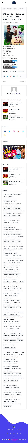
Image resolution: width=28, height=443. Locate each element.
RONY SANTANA (14, 364)
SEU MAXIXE (13, 378)
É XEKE (20, 243)
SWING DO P (16, 387)
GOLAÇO (13, 262)
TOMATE (5, 397)
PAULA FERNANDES (8, 342)
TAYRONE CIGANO (15, 389)
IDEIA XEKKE (15, 272)
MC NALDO (6, 305)
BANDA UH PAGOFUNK (18, 213)
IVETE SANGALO (7, 281)
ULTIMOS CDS (21, 71)
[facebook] (5, 131)
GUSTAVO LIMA (14, 267)
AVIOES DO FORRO (8, 203)
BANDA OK (21, 210)
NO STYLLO (6, 323)
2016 (5, 194)
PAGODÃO (11, 8)
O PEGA (12, 328)
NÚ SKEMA (12, 326)
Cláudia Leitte (7, 236)
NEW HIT (17, 321)
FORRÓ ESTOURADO (8, 257)
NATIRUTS (14, 316)
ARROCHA (11, 196)
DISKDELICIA (6, 241)
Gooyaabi (14, 440)
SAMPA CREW (18, 373)
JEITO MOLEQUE (7, 283)
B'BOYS (5, 206)
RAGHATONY (6, 356)
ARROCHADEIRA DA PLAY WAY (10, 199)
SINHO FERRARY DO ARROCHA (10, 385)
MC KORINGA (6, 302)
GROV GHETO (6, 265)
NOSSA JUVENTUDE (14, 323)
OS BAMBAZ (20, 333)
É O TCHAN (6, 243)
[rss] (5, 134)
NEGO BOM (6, 319)
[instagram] (14, 131)
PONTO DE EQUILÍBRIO (8, 349)
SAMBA (5, 371)
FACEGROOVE (7, 248)
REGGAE (13, 359)
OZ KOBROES (6, 338)
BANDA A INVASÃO (8, 208)
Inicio (14, 437)
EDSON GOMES (12, 246)
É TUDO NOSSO (13, 243)
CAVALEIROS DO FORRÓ (9, 229)
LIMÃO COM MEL (7, 293)
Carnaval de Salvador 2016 (9, 227)
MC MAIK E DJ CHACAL (16, 302)
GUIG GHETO (6, 267)
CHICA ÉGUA (17, 232)
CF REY (5, 232)
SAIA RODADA (15, 366)
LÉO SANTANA (13, 290)
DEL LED (17, 239)
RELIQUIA (16, 361)
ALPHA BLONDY (17, 194)
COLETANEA (20, 236)
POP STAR (17, 349)
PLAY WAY (12, 345)
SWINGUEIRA (6, 389)
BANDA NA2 (14, 210)
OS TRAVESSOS (14, 335)
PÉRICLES (6, 345)
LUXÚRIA (5, 295)
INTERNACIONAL (14, 279)
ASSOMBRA (13, 201)
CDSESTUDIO (18, 229)
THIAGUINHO (6, 394)
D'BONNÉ (6, 239)
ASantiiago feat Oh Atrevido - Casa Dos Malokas (16, 103)
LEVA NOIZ (20, 290)
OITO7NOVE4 (18, 331)
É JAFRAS (18, 241)
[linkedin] (20, 433)
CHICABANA (6, 234)
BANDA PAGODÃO (7, 213)
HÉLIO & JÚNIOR (7, 272)
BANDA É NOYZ (7, 210)
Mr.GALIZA (6, 309)
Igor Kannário (6, 279)
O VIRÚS (11, 331)
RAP (12, 356)
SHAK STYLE (20, 378)
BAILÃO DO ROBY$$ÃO (13, 206)
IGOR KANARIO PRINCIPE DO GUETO (11, 276)
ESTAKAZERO (20, 246)
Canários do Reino (7, 224)
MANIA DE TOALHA (13, 295)
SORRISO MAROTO (8, 387)
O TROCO (6, 331)
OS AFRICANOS (12, 333)
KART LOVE (15, 286)
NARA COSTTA (7, 316)
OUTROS (21, 335)
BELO (19, 215)
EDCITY (5, 246)
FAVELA (20, 248)
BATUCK (5, 215)
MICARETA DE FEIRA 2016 (9, 307)
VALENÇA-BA (6, 401)
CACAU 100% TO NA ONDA (14, 220)
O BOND (18, 326)
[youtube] (19, 131)
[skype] (23, 131)
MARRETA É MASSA (8, 298)
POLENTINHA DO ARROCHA (9, 347)
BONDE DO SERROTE (15, 217)
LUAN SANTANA (16, 293)
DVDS (12, 241)
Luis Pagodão (6, 22)
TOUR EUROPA (12, 397)
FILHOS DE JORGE (8, 253)
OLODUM (6, 333)
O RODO (17, 328)
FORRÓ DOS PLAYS (17, 255)
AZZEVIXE (19, 203)
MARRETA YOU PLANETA (9, 300)
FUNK (5, 260)
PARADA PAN (13, 340)
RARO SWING (6, 359)
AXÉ (14, 203)
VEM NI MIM (13, 401)
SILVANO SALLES (14, 380)
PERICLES (16, 342)
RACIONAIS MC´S (19, 354)
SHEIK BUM (6, 380)
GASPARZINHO (19, 260)
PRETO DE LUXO (12, 71)
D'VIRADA (12, 239)
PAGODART (6, 340)
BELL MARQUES (12, 215)
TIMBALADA (18, 394)
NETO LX (12, 319)
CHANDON (11, 232)
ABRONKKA (10, 194)
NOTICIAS (6, 326)
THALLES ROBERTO (17, 392)
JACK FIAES (15, 281)
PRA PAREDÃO (7, 352)
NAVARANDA (20, 316)
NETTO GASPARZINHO (8, 321)
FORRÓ (15, 253)
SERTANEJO (6, 378)
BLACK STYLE (6, 217)
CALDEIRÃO (15, 222)
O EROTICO (6, 328)
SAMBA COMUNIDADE (8, 373)
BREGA (5, 220)
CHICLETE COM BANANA (16, 234)
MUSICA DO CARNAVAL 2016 (10, 312)
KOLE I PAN (13, 288)
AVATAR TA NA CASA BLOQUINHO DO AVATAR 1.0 (16, 116)
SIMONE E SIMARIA (8, 382)
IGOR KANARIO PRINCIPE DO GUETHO (12, 274)
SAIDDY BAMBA (7, 368)
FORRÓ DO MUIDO (7, 255)
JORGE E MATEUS (16, 283)
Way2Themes (15, 439)
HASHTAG (17, 269)
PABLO (12, 338)
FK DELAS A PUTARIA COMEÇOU (14, 110)
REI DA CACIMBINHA (8, 361)
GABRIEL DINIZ (11, 260)
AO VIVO (5, 196)
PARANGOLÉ (20, 340)
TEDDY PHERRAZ (7, 392)
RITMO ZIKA (6, 364)
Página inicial (5, 8)
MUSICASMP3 (20, 312)
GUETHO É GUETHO (15, 265)
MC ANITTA (18, 300)
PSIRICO (22, 352)
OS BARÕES (6, 335)
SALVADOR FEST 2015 (16, 368)
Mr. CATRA (18, 307)
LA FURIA (6, 290)
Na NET (5, 314)
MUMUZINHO (13, 309)
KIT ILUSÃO (6, 288)
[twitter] (9, 131)
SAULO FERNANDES (8, 375)
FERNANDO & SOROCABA (9, 250)
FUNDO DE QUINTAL (18, 257)
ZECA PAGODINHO (7, 406)
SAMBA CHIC (11, 371)
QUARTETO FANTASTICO (9, 354)
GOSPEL (19, 262)
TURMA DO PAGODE (8, 399)
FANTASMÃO (14, 248)
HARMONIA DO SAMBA (8, 269)
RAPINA (16, 356)
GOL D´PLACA (7, 262)
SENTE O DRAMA (17, 375)
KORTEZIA (19, 288)
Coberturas (13, 236)
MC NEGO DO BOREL (14, 305)
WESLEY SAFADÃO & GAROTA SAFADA (12, 404)
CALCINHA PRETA (7, 222)
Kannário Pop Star (7, 286)
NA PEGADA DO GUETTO (14, 314)
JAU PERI (22, 281)
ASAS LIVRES (6, 201)
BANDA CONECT (17, 208)
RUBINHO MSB (7, 366)
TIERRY (12, 394)
